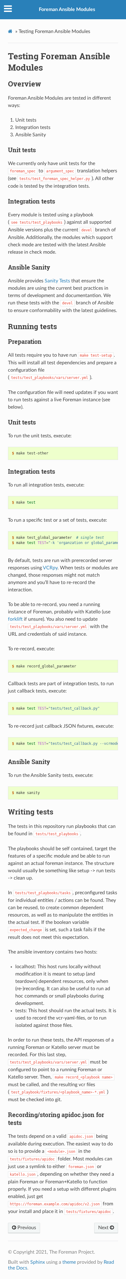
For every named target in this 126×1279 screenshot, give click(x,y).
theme (69, 1262)
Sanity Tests (57, 280)
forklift (15, 619)
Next (104, 1227)
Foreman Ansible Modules (67, 9)
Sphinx (37, 1262)
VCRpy (50, 567)
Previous (26, 1227)
